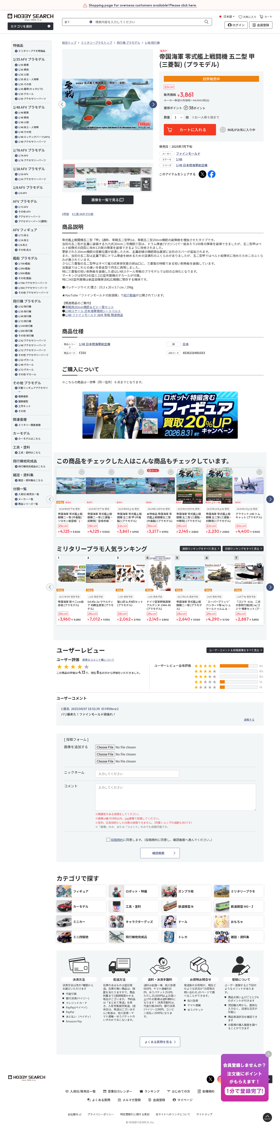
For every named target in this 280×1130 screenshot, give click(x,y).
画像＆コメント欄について (98, 659)
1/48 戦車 (23, 112)
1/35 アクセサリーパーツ (32, 98)
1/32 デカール (26, 360)
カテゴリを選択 (21, 26)
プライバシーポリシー (100, 1114)
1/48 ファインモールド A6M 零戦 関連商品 (94, 315)
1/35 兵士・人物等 (28, 79)
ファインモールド (188, 153)
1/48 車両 (23, 117)
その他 (22, 411)
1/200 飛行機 (25, 331)
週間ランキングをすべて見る (199, 548)
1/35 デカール (26, 94)
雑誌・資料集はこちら (30, 480)
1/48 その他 (24, 132)
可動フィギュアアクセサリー (33, 389)
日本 (186, 344)
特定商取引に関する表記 (135, 1114)
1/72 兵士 (23, 235)
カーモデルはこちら (29, 438)
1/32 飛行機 (24, 306)
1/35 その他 (24, 84)
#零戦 (65, 214)
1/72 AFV (23, 207)
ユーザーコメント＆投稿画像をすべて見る (234, 650)
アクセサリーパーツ (29, 216)
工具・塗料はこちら (29, 452)
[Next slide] (153, 104)
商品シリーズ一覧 (28, 504)
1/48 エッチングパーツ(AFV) (34, 137)
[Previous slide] (62, 104)
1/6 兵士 (22, 245)
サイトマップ (204, 1114)
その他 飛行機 (26, 335)
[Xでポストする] (202, 174)
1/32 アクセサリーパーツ (32, 340)
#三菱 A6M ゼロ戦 (82, 214)
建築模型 (23, 401)
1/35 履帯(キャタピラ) (30, 89)
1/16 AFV (23, 174)
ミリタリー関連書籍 (29, 425)
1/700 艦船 (24, 263)
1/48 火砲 (23, 122)
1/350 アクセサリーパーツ (32, 288)
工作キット (24, 406)
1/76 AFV (23, 155)
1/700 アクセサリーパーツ (32, 283)
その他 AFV (24, 211)
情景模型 (23, 396)
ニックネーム (74, 772)
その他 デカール (27, 374)
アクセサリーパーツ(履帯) (32, 221)
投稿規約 (117, 839)
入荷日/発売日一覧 (28, 494)
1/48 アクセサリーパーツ (32, 141)
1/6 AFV (22, 193)
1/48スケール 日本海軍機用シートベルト (93, 311)
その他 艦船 (24, 278)
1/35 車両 (23, 69)
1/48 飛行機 (24, 316)
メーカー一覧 (25, 499)
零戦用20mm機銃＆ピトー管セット (89, 307)
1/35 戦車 (23, 65)
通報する (249, 719)
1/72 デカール (26, 369)
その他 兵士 (24, 250)
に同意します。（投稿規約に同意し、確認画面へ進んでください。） (162, 840)
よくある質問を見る (158, 1041)
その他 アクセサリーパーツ (33, 292)
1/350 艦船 (24, 268)
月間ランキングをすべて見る (242, 548)
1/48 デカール (26, 364)
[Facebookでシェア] (211, 174)
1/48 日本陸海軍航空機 (191, 165)
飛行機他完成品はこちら (32, 466)
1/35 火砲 (23, 74)
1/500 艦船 (24, 273)
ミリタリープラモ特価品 (31, 51)
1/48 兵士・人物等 (28, 127)
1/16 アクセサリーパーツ (32, 179)
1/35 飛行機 (24, 311)
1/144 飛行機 (25, 326)
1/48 (179, 159)
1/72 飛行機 (24, 321)
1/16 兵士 (23, 240)
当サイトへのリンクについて (173, 1114)
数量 (167, 117)
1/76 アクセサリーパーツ (32, 160)
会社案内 (73, 1114)
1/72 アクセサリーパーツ (32, 350)
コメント (71, 785)
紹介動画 (130, 295)
